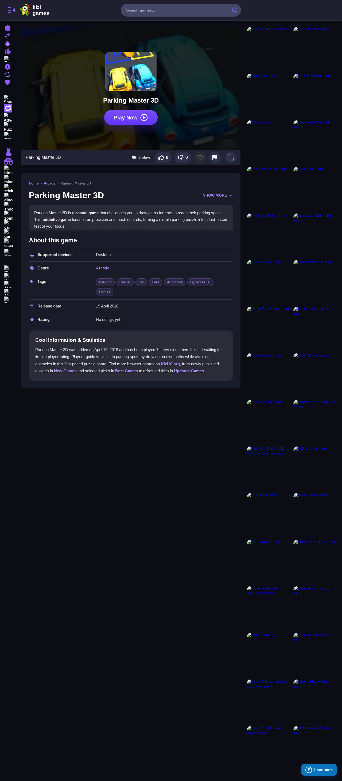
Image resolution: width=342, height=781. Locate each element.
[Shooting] (7, 99)
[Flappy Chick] (269, 561)
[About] (7, 291)
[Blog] (7, 268)
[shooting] (7, 206)
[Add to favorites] (200, 157)
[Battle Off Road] (315, 375)
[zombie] (7, 215)
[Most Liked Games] (7, 51)
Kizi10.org (170, 364)
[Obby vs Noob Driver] (315, 561)
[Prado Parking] (269, 282)
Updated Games (189, 371)
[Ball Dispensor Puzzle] (315, 655)
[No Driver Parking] (269, 189)
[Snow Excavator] (269, 375)
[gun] (7, 234)
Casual (125, 282)
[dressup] (7, 152)
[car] (7, 225)
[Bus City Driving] (315, 95)
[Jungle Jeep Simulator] (315, 608)
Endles (104, 292)
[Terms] (7, 284)
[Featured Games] (7, 58)
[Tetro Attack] (269, 515)
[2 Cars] (269, 142)
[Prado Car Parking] (269, 235)
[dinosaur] (7, 197)
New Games (65, 371)
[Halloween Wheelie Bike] (315, 235)
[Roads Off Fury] (269, 422)
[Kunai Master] (269, 95)
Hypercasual (200, 282)
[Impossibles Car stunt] (315, 142)
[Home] (7, 27)
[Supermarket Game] (269, 49)
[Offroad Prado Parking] (315, 748)
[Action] (7, 108)
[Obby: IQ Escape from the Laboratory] (269, 701)
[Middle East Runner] (269, 328)
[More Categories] (7, 135)
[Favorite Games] (7, 82)
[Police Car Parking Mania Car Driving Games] (269, 468)
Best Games (126, 371)
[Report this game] (215, 157)
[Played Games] (7, 66)
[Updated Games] (7, 74)
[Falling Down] (315, 468)
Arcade (49, 183)
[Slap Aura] (269, 655)
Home (33, 183)
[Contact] (7, 276)
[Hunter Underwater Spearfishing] (269, 608)
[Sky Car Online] (315, 49)
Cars (155, 282)
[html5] (7, 170)
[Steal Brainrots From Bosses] (269, 748)
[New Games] (7, 35)
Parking (105, 282)
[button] (231, 157)
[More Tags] (7, 252)
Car (141, 282)
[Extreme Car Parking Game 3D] (315, 422)
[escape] (7, 243)
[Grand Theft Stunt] (315, 282)
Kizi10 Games (41, 10)
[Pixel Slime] (315, 189)
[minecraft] (7, 179)
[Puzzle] (7, 126)
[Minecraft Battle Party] (315, 701)
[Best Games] (7, 43)
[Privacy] (7, 299)
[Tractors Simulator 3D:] (315, 328)
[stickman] (7, 188)
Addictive (174, 282)
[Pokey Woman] (315, 515)
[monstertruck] (7, 161)
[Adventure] (7, 117)
